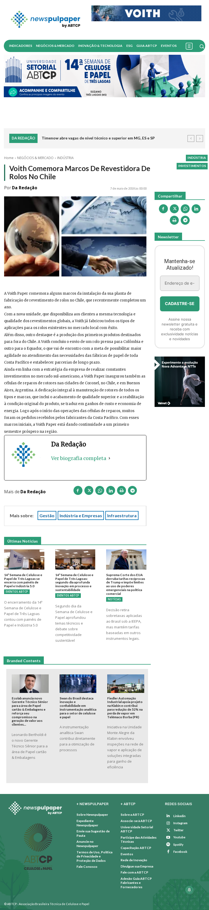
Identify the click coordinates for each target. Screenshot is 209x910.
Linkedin (179, 816)
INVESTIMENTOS (192, 166)
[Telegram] (132, 491)
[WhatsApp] (99, 491)
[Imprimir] (121, 491)
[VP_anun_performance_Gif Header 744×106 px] (146, 13)
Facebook (180, 851)
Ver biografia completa (78, 458)
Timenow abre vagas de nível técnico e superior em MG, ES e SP (98, 138)
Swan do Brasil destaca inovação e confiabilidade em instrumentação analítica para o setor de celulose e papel (78, 707)
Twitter (178, 830)
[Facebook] (78, 491)
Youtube (179, 837)
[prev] (191, 138)
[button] (201, 46)
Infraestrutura (122, 515)
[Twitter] (168, 830)
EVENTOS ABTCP (17, 592)
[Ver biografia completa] (109, 458)
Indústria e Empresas (81, 515)
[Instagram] (168, 823)
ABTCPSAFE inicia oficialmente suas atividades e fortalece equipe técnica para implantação (112, 142)
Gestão (46, 515)
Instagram (180, 823)
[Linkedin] (110, 491)
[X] (89, 491)
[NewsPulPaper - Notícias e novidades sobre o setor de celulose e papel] (45, 20)
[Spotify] (168, 844)
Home (9, 158)
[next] (199, 138)
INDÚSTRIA (65, 158)
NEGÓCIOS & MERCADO (35, 158)
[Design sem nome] (104, 76)
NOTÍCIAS (114, 599)
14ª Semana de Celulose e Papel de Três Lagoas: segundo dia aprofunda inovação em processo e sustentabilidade (74, 582)
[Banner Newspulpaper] (180, 382)
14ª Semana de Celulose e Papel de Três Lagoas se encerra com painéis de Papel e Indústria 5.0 (23, 580)
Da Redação (24, 188)
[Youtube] (168, 837)
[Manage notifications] (189, 889)
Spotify (178, 844)
